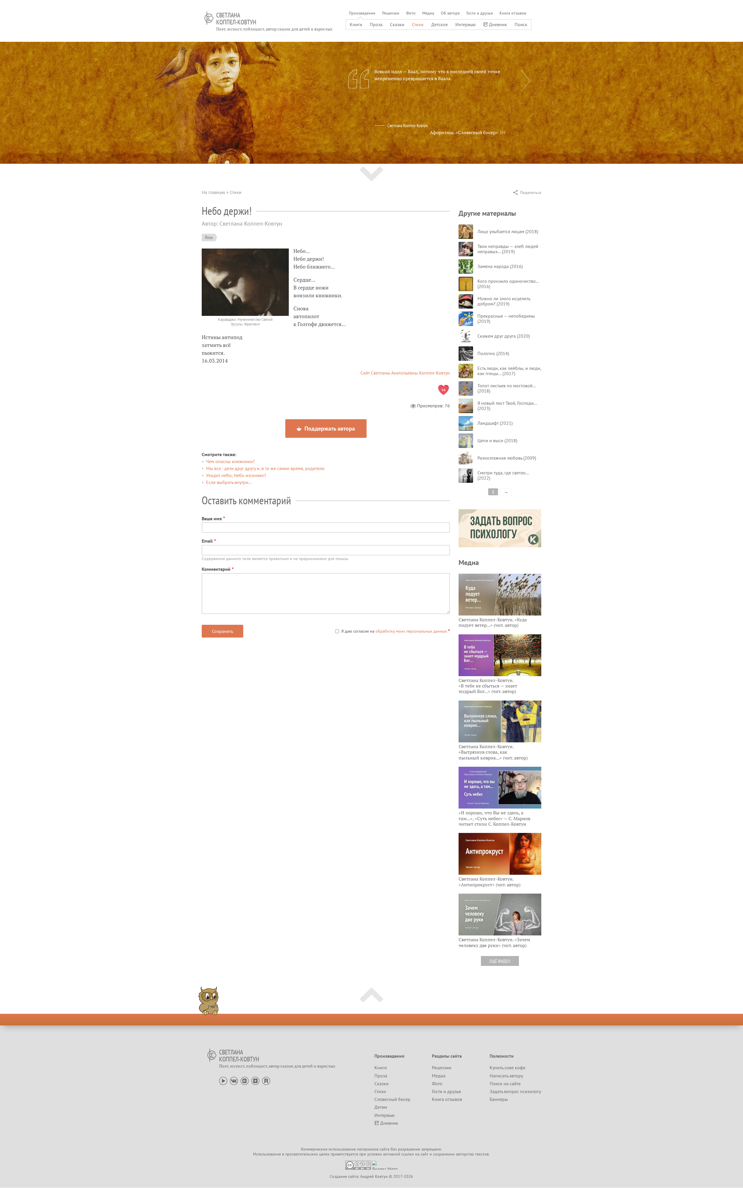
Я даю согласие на (394, 631)
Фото (411, 13)
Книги (356, 24)
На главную (213, 192)
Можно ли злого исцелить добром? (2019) (503, 301)
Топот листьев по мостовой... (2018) (506, 388)
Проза (376, 24)
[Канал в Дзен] (255, 1080)
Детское (439, 24)
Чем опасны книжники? (230, 461)
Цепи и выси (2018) (497, 440)
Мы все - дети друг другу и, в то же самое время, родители (265, 468)
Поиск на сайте (505, 1083)
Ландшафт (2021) (495, 423)
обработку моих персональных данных (411, 631)
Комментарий (216, 569)
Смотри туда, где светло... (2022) (503, 475)
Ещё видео (500, 961)
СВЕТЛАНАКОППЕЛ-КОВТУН (236, 18)
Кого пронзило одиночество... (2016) (508, 283)
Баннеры (499, 1099)
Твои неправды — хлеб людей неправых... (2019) (507, 248)
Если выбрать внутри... (229, 482)
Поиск (521, 24)
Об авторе (450, 13)
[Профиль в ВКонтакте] (234, 1080)
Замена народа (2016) (500, 266)
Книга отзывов (512, 13)
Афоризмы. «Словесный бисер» (464, 132)
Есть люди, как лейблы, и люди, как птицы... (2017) (509, 370)
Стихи (417, 24)
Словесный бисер (392, 1099)
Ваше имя (212, 518)
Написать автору (506, 1076)
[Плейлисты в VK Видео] (245, 1080)
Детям (380, 1107)
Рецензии (390, 13)
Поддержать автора (329, 428)
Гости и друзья (479, 13)
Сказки (397, 24)
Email (207, 541)
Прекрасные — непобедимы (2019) (506, 318)
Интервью (465, 24)
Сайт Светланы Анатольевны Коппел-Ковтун (405, 373)
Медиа (428, 13)
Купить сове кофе (507, 1067)
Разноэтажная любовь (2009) (506, 458)
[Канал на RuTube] (266, 1080)
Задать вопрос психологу (515, 1091)
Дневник (498, 24)
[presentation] (525, 81)
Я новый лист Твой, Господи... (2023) (507, 405)
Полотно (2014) (493, 353)
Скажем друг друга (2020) (503, 336)
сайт (424, 1154)
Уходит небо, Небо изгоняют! (236, 475)
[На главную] (209, 18)
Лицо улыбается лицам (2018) (507, 231)
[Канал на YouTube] (223, 1080)
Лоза (208, 237)
